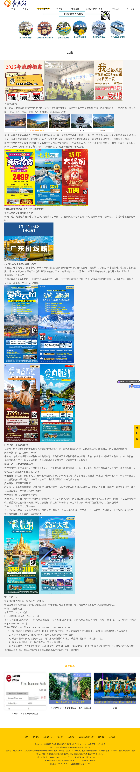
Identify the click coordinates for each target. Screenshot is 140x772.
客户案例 (60, 9)
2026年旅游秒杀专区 (95, 9)
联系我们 (116, 9)
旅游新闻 (75, 9)
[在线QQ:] (137, 427)
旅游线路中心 (43, 9)
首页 (13, 9)
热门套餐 (131, 9)
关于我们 (26, 9)
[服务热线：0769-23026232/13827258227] (137, 433)
